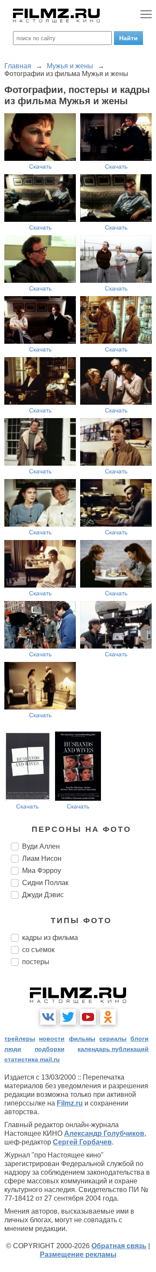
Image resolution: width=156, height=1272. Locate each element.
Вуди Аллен (41, 846)
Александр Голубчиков (104, 1133)
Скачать (40, 166)
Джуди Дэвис (43, 894)
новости (52, 1038)
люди (12, 1048)
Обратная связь (118, 1246)
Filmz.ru (70, 1103)
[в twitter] (68, 1017)
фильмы (82, 1038)
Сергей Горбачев (82, 1142)
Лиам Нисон (42, 858)
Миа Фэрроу (41, 870)
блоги (139, 1038)
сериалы (113, 1038)
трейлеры (19, 1038)
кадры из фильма (50, 937)
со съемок (38, 949)
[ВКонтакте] (48, 1017)
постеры (35, 961)
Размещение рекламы (78, 1254)
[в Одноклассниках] (108, 1017)
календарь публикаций (113, 1048)
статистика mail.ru (32, 1059)
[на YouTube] (88, 1017)
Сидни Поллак (45, 882)
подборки (50, 1048)
